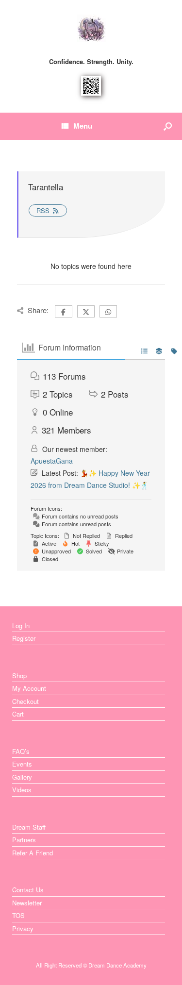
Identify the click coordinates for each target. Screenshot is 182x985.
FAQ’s (21, 751)
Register (23, 638)
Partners (24, 839)
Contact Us (28, 889)
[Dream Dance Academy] (91, 28)
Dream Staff (29, 827)
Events (22, 763)
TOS (18, 915)
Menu (82, 125)
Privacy (22, 928)
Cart (18, 713)
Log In (21, 625)
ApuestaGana (52, 461)
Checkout (25, 701)
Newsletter (27, 902)
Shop (19, 675)
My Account (29, 688)
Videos (22, 789)
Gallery (22, 777)
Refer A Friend (32, 852)
